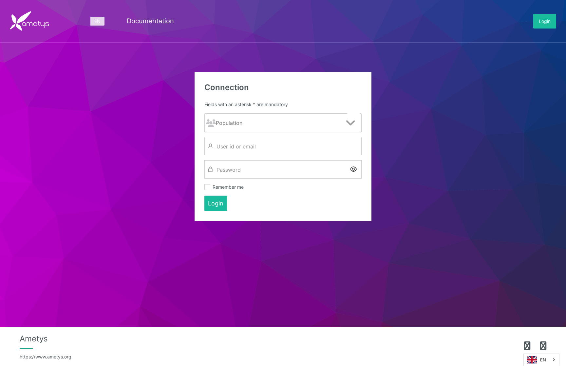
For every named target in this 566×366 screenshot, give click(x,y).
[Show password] (353, 169)
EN (543, 359)
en (97, 21)
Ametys (45, 346)
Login (545, 21)
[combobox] (541, 360)
